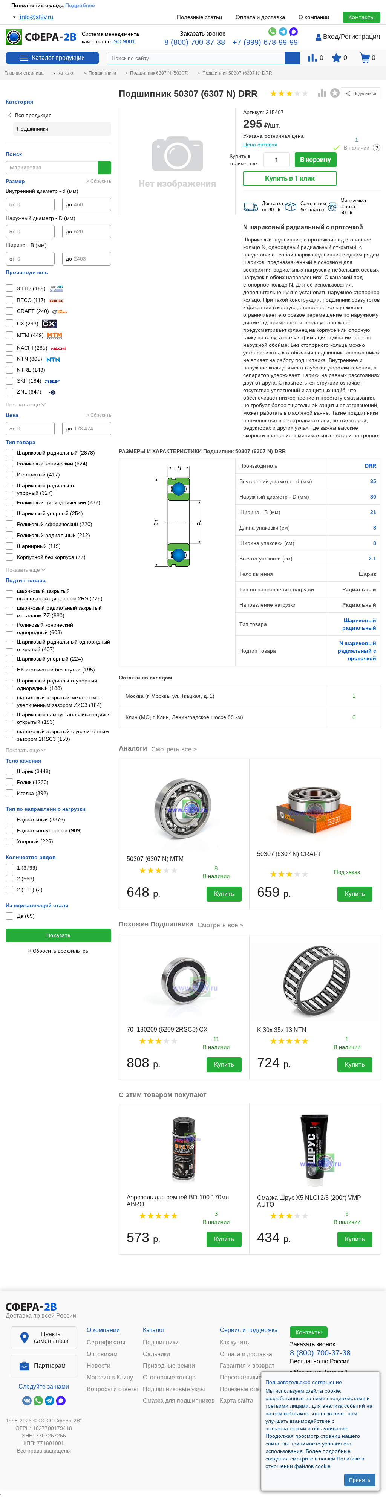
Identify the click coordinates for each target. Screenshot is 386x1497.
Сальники (156, 1354)
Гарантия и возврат (247, 1366)
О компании (314, 17)
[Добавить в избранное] (335, 93)
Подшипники (161, 1343)
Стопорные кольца (169, 1378)
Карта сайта (236, 1401)
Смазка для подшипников (179, 1401)
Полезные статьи (199, 17)
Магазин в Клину (110, 1378)
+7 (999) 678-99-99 (265, 42)
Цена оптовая (260, 145)
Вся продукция (33, 115)
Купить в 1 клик (290, 178)
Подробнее (80, 5)
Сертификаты (106, 1343)
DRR (370, 466)
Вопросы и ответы (112, 1389)
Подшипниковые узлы (174, 1389)
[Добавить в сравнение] (322, 93)
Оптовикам (102, 1354)
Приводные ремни (169, 1366)
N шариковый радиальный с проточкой (357, 650)
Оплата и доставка (260, 17)
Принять (360, 1480)
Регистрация (360, 36)
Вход (331, 36)
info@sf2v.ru (36, 17)
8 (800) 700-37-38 (194, 42)
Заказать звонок (202, 34)
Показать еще (23, 404)
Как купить (234, 1343)
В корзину (315, 159)
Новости (98, 1366)
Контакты (361, 17)
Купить (224, 893)
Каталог (154, 1330)
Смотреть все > (174, 749)
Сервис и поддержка (249, 1330)
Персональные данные (252, 1378)
